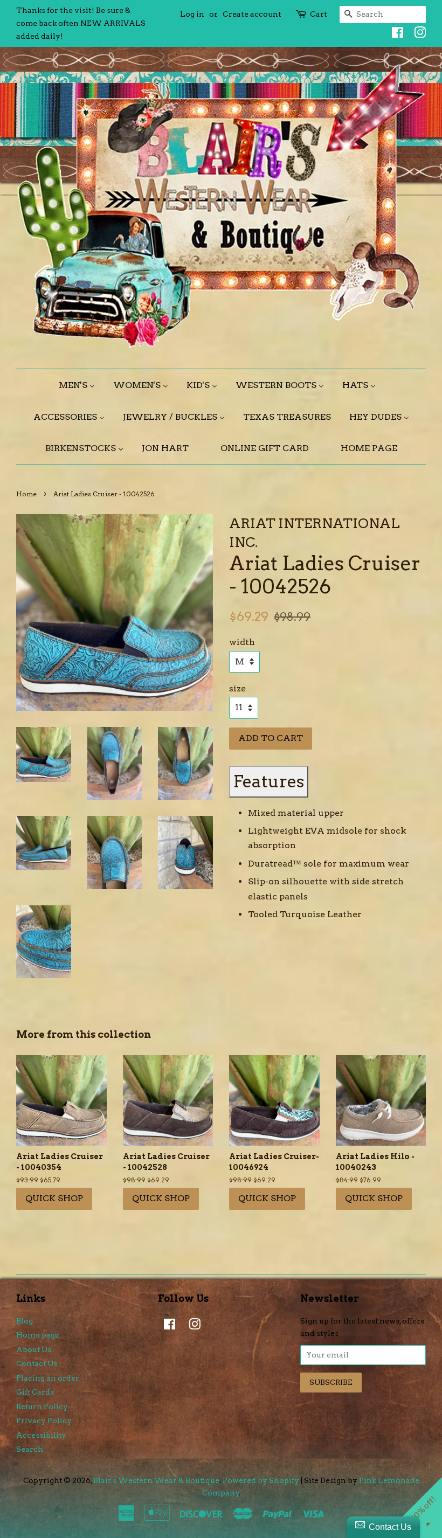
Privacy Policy (44, 1420)
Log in (192, 14)
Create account (252, 14)
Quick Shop (54, 1198)
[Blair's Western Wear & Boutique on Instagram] (417, 34)
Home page (37, 1335)
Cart (318, 14)
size (237, 688)
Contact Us (36, 1363)
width (242, 642)
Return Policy (42, 1406)
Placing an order (47, 1378)
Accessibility (41, 1435)
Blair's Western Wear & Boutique (156, 1480)
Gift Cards (35, 1392)
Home (26, 494)
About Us (33, 1349)
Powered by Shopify (261, 1480)
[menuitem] (81, 385)
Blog (24, 1321)
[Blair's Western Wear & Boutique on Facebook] (395, 34)
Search (29, 1449)
